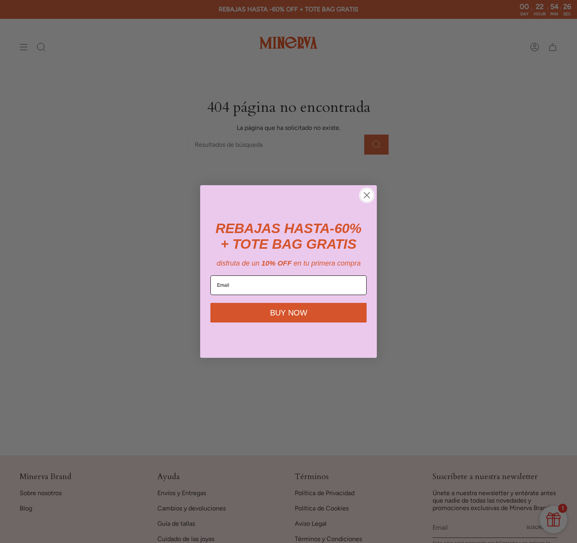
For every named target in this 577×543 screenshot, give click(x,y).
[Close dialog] (367, 195)
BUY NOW (288, 312)
